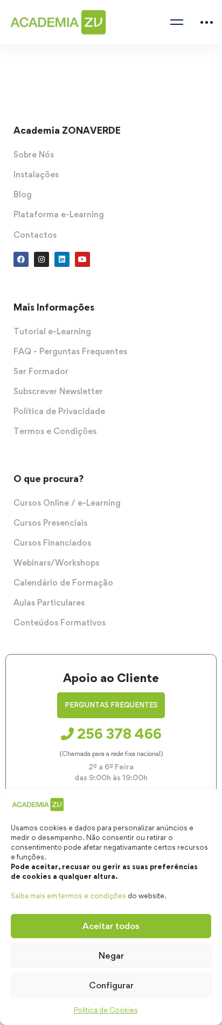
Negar (111, 955)
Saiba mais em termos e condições (68, 895)
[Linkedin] (62, 259)
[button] (111, 705)
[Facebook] (21, 259)
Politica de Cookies (106, 1010)
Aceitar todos (111, 925)
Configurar (111, 985)
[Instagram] (41, 259)
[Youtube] (82, 259)
